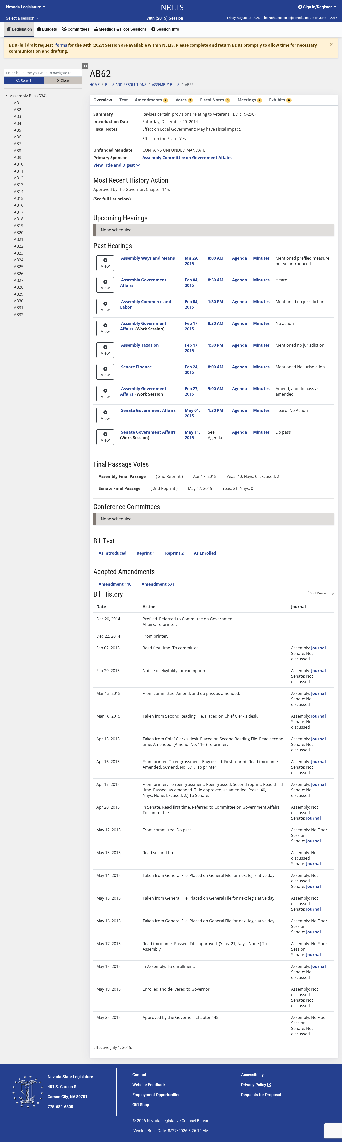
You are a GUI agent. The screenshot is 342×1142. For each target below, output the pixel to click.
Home (95, 84)
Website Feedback (149, 1084)
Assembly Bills (165, 84)
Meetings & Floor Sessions (122, 29)
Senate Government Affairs (148, 410)
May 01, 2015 (192, 413)
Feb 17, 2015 (192, 326)
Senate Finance (136, 367)
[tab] (103, 100)
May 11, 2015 (192, 434)
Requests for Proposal (261, 1094)
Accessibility (252, 1074)
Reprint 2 (174, 553)
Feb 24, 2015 (192, 369)
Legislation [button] (21, 29)
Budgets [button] (49, 29)
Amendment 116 (115, 584)
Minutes (261, 258)
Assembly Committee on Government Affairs (187, 157)
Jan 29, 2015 (191, 260)
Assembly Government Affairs (143, 282)
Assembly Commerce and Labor (145, 304)
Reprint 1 (146, 553)
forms (61, 45)
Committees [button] (78, 29)
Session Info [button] (167, 29)
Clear (64, 80)
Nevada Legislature (24, 7)
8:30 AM (215, 280)
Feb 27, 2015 (192, 391)
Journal (318, 648)
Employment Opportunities (156, 1094)
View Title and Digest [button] (114, 165)
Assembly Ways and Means (148, 258)
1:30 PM (215, 301)
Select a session (20, 18)
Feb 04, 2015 (192, 282)
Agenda (239, 258)
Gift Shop (140, 1104)
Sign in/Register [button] (317, 7)
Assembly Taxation (140, 345)
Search (26, 80)
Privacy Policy (254, 1084)
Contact (139, 1074)
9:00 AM (215, 388)
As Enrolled (205, 553)
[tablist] (214, 576)
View (105, 266)
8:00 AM (215, 258)
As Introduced (112, 553)
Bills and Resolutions (125, 84)
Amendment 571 (158, 584)
